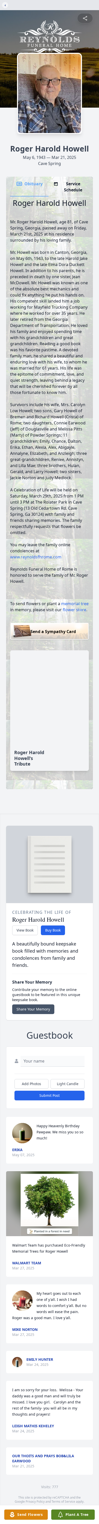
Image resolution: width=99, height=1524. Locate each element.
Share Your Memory (33, 1009)
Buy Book (53, 930)
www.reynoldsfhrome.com (35, 557)
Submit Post (49, 1095)
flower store (74, 609)
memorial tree (75, 603)
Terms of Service (63, 1501)
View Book (25, 930)
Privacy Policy (35, 1501)
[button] (50, 1203)
